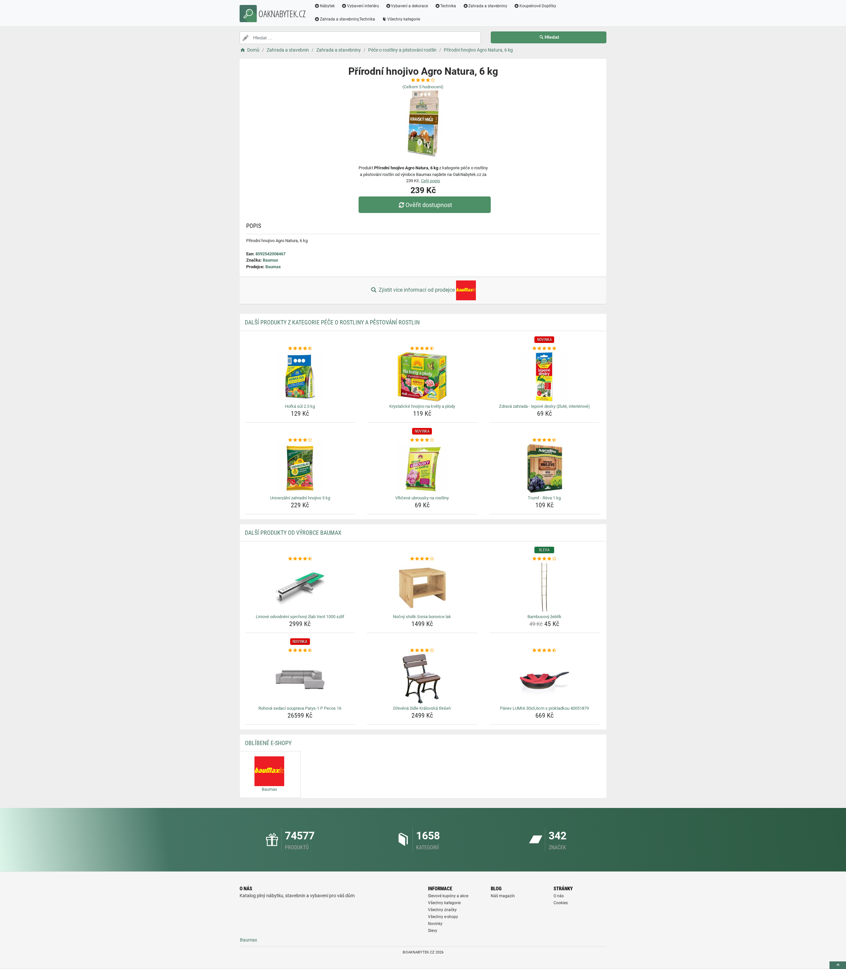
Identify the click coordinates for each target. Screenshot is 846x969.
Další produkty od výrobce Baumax (293, 532)
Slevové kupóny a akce (448, 896)
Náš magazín (503, 896)
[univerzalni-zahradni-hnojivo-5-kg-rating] (300, 440)
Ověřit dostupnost (428, 204)
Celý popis (430, 180)
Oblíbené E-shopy (268, 742)
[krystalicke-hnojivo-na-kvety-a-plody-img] (422, 376)
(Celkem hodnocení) (423, 86)
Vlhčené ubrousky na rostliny (422, 497)
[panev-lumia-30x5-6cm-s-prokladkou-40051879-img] (544, 678)
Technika (448, 6)
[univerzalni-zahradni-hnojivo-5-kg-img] (300, 468)
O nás (559, 896)
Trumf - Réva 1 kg (544, 497)
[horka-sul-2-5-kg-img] (300, 376)
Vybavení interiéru (363, 6)
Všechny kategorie (403, 19)
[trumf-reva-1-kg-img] (544, 468)
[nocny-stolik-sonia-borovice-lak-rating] (422, 559)
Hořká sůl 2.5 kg (300, 406)
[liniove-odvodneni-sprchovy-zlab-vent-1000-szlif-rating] (300, 559)
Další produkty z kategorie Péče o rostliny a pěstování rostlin (332, 322)
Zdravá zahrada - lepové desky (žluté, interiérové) (544, 406)
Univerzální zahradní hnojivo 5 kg (300, 497)
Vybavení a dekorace (409, 6)
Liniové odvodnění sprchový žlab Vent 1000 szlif (300, 616)
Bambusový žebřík (544, 616)
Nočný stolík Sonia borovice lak (422, 616)
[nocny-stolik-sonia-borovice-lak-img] (422, 587)
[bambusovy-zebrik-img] (544, 587)
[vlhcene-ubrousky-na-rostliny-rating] (422, 440)
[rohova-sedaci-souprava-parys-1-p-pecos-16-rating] (300, 650)
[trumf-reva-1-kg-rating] (544, 440)
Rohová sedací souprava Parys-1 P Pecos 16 (299, 708)
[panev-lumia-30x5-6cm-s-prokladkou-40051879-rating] (544, 650)
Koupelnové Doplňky (537, 6)
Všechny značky (442, 909)
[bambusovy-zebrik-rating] (544, 559)
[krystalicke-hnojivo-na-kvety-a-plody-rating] (422, 348)
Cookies (561, 903)
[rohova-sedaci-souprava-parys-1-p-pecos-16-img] (300, 678)
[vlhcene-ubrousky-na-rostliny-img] (422, 468)
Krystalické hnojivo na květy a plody (422, 406)
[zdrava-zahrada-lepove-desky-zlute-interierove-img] (544, 376)
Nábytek (327, 6)
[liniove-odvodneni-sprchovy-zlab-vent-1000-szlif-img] (300, 587)
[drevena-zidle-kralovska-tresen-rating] (422, 650)
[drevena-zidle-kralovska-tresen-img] (422, 678)
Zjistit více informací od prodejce (416, 290)
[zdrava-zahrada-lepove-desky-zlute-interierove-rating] (544, 348)
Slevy (432, 930)
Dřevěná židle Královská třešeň (422, 708)
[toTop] (837, 965)
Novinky (435, 923)
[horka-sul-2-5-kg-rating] (300, 348)
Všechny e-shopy (443, 916)
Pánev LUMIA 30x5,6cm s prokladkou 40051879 (544, 708)
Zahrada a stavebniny (487, 6)
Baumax (270, 260)
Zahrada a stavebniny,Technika (347, 19)
